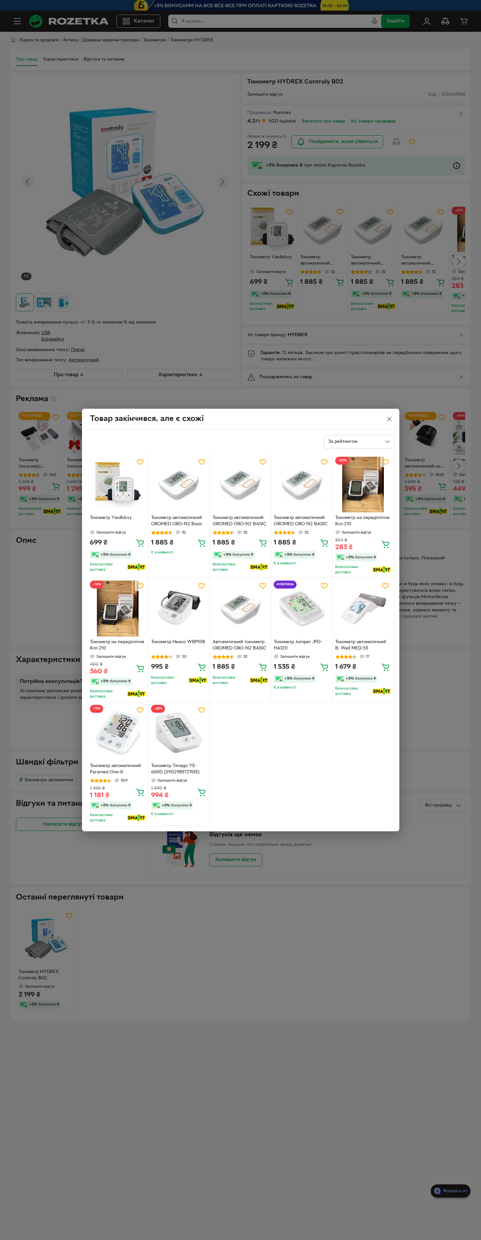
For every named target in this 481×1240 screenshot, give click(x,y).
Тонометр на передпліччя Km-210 (362, 521)
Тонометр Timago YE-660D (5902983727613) (175, 769)
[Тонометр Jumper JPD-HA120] (302, 609)
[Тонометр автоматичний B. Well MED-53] (363, 609)
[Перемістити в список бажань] (140, 462)
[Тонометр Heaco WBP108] (179, 609)
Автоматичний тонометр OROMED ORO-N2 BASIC (239, 645)
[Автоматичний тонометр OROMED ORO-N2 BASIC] (240, 609)
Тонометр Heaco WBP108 (178, 642)
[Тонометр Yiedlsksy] (118, 485)
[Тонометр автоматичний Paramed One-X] (118, 733)
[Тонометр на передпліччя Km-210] (363, 485)
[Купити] (140, 543)
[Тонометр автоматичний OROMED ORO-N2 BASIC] (240, 485)
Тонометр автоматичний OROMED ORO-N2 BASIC (239, 521)
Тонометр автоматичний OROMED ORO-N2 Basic (176, 521)
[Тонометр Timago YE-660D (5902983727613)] (179, 733)
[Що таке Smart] (136, 567)
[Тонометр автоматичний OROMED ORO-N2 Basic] (179, 485)
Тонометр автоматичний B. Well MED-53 (360, 645)
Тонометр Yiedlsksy (111, 518)
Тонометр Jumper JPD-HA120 (298, 645)
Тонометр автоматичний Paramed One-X (115, 769)
